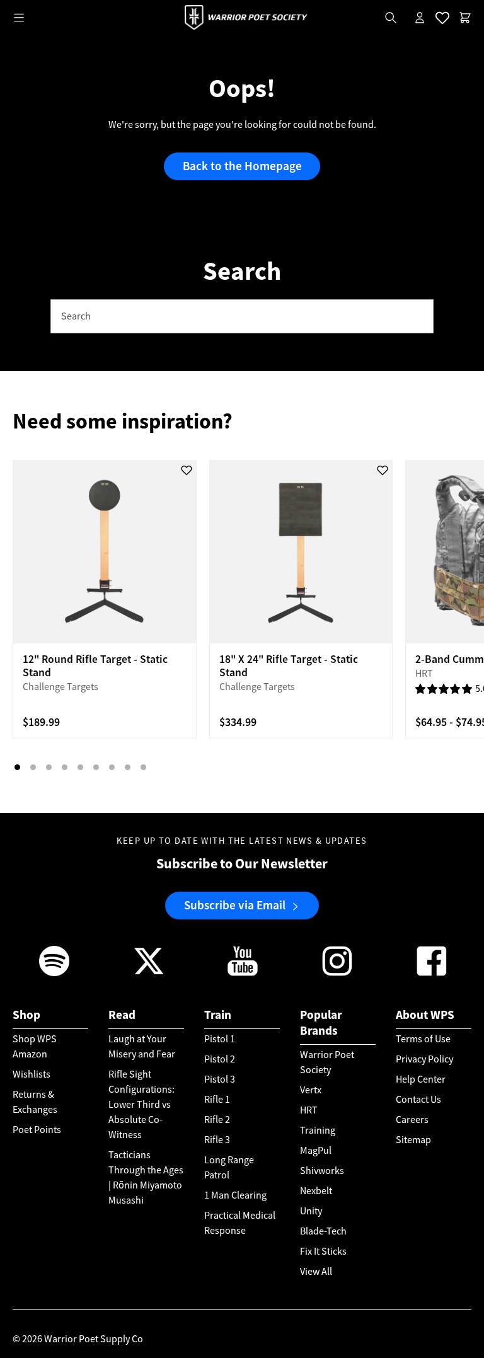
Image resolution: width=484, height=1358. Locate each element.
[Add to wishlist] (186, 470)
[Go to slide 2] (33, 767)
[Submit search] (418, 317)
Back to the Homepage (242, 166)
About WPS (425, 1015)
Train (217, 1015)
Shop (26, 1015)
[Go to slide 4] (64, 767)
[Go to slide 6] (96, 767)
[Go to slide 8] (127, 767)
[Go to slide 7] (112, 767)
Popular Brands (321, 1023)
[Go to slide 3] (49, 767)
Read (121, 1015)
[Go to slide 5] (80, 767)
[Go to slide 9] (143, 767)
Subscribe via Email (234, 905)
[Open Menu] (18, 17)
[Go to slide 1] (17, 767)
